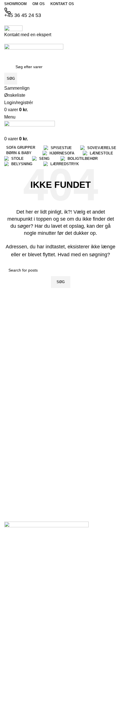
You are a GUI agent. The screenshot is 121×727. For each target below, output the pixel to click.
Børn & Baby (15, 682)
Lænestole (13, 707)
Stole (8, 717)
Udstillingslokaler (19, 598)
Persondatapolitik (19, 618)
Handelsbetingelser (21, 608)
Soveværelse (15, 672)
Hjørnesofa (14, 692)
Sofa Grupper (16, 653)
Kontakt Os (14, 589)
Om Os (10, 579)
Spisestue (13, 663)
